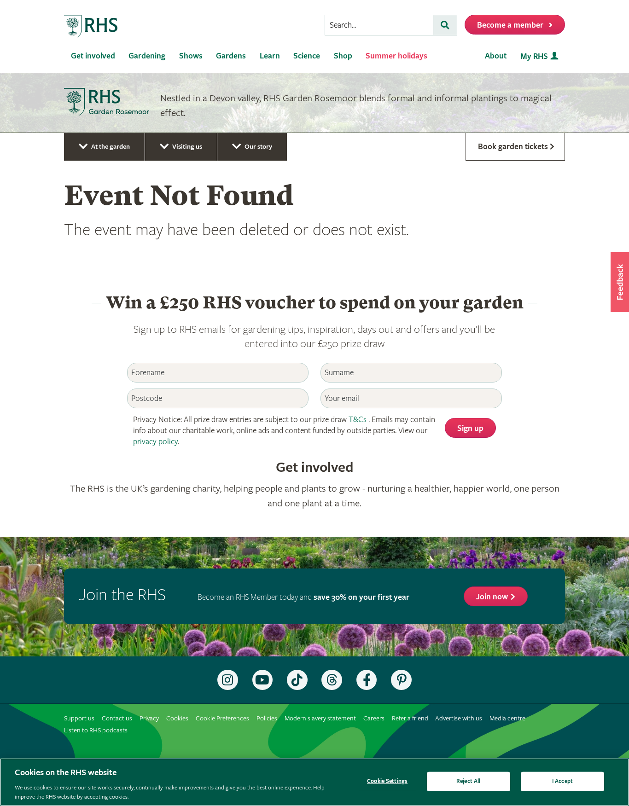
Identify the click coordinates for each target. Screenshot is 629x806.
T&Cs (358, 419)
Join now (492, 597)
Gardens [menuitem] (231, 56)
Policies (266, 718)
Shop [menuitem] (343, 56)
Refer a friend (410, 718)
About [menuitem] (496, 56)
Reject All (468, 781)
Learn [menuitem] (270, 56)
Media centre (507, 718)
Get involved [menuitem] (93, 56)
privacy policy (155, 441)
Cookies (177, 718)
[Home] (91, 26)
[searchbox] (379, 25)
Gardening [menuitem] (146, 56)
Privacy (149, 718)
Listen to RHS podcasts (96, 730)
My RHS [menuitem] (534, 56)
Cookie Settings (387, 781)
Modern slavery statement (320, 718)
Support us (79, 718)
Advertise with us (458, 718)
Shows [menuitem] (191, 56)
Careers (373, 718)
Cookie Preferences (222, 718)
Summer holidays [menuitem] (396, 56)
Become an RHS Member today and (303, 597)
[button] (620, 282)
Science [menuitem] (306, 56)
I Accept (562, 781)
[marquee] (314, 103)
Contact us (117, 718)
